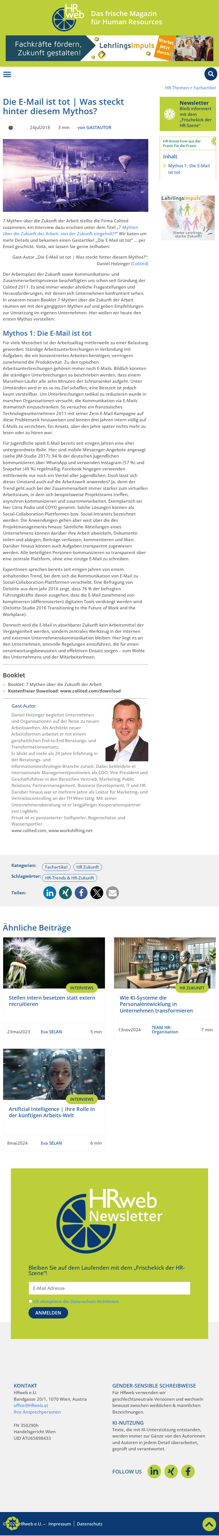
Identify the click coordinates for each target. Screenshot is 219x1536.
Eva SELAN (51, 1031)
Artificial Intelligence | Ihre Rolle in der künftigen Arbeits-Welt (52, 1112)
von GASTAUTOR (94, 127)
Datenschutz (89, 1524)
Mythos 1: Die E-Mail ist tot (189, 169)
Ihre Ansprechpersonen (37, 1412)
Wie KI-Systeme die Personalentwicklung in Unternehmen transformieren (156, 1004)
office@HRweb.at (31, 1405)
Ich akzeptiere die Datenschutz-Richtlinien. (76, 1301)
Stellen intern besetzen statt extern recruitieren (52, 1001)
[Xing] (171, 1471)
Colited (140, 263)
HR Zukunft (87, 867)
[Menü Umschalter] (7, 74)
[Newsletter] (170, 114)
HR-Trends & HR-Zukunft (69, 878)
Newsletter (194, 102)
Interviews (82, 988)
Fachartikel (205, 88)
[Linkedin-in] (154, 1471)
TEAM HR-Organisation (165, 1029)
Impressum (59, 1524)
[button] (49, 892)
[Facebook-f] (188, 1471)
